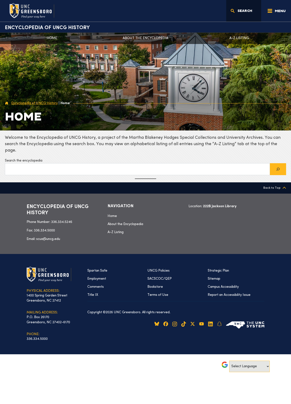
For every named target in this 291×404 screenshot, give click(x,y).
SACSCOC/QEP (159, 279)
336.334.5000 (44, 230)
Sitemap (214, 279)
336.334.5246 (61, 222)
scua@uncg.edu (48, 239)
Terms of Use (157, 295)
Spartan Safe (97, 270)
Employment (96, 279)
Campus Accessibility (223, 287)
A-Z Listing (239, 38)
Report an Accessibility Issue (229, 295)
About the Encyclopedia (145, 38)
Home (52, 38)
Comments (95, 287)
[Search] (278, 169)
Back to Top (272, 188)
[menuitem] (145, 216)
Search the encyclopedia (23, 160)
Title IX (92, 295)
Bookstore (155, 287)
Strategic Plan (218, 270)
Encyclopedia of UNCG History (47, 28)
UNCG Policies (158, 270)
